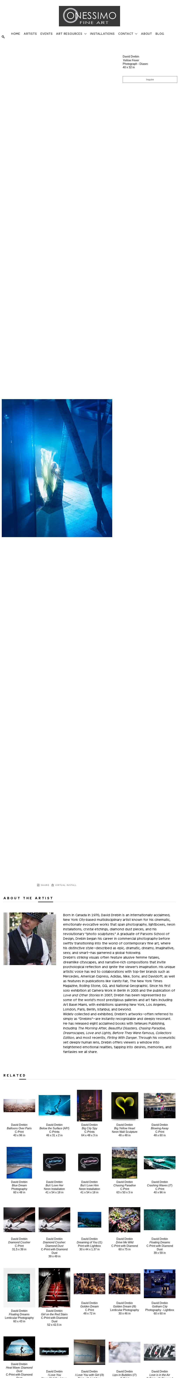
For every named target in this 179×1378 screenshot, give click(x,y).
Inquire (150, 79)
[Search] (3, 36)
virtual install (65, 885)
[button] (71, 33)
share (44, 885)
